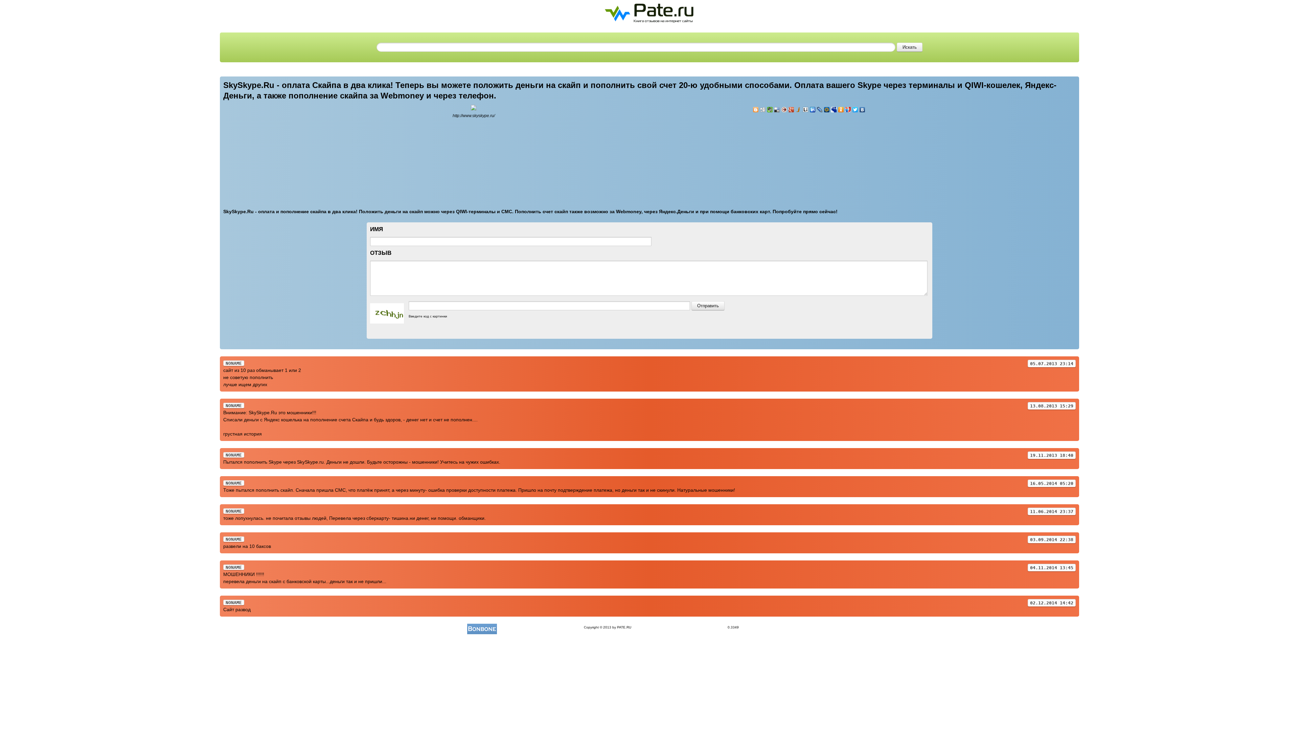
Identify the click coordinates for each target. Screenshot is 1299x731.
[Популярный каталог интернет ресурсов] (482, 627)
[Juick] (798, 109)
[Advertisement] (793, 156)
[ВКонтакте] (862, 109)
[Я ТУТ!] (848, 109)
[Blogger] (755, 109)
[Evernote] (770, 109)
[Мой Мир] (826, 109)
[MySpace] (834, 109)
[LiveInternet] (805, 109)
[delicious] (777, 109)
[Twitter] (855, 109)
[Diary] (784, 109)
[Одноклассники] (841, 109)
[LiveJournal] (819, 109)
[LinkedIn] (812, 109)
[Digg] (763, 109)
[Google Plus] (791, 109)
